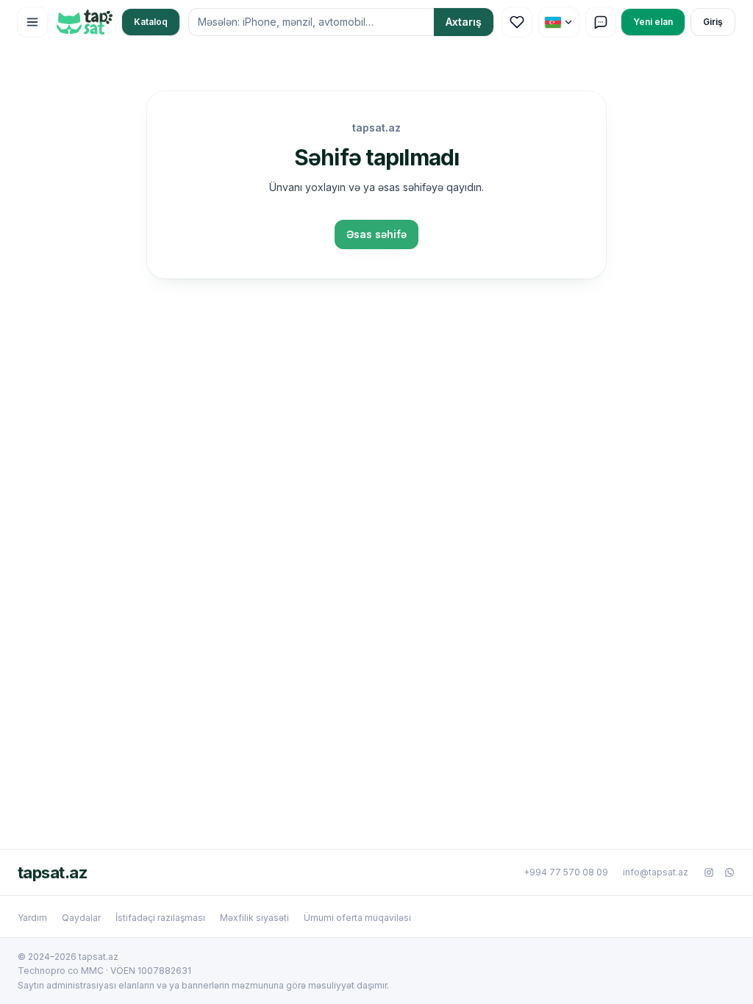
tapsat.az (52, 872)
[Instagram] (709, 872)
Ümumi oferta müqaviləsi (357, 917)
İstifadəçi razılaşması (160, 917)
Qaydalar (81, 917)
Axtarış (464, 21)
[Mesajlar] (600, 22)
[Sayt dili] (559, 22)
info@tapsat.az (655, 872)
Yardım (32, 917)
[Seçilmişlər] (517, 22)
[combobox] (311, 22)
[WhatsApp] (729, 872)
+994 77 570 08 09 (566, 872)
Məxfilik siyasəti (254, 917)
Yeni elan (653, 21)
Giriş (713, 21)
